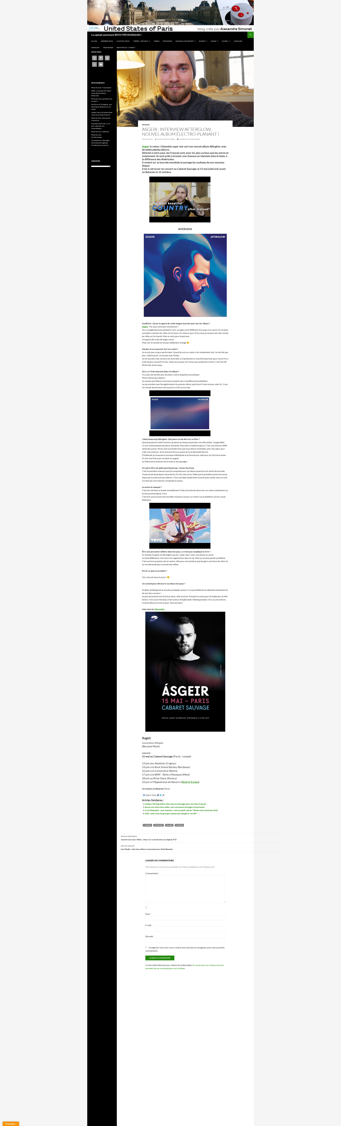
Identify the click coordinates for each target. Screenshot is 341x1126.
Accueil (94, 41)
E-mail (148, 925)
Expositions (167, 41)
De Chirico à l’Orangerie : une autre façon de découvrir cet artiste (101, 106)
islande (169, 825)
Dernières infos (107, 41)
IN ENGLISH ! (95, 47)
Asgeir (145, 146)
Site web (149, 936)
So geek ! (225, 41)
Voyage (213, 41)
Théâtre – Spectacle (140, 41)
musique (179, 825)
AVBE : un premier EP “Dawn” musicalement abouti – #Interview (101, 93)
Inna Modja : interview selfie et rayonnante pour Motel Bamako (147, 847)
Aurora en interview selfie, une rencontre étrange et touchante (175, 807)
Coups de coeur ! (123, 41)
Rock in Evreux (190, 782)
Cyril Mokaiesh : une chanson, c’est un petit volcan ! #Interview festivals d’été (181, 810)
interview (159, 825)
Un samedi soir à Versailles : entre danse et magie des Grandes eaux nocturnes (100, 142)
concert (147, 825)
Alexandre (160, 609)
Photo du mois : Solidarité (100, 132)
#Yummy (202, 41)
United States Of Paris (166, 139)
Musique (146, 125)
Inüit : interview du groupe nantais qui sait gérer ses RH (170, 813)
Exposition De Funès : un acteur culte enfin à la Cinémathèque (101, 126)
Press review (108, 47)
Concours (238, 41)
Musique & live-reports (185, 41)
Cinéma (156, 41)
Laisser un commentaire (189, 139)
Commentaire (152, 873)
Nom (148, 914)
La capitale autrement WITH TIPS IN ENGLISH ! (116, 34)
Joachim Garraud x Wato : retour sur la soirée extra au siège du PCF (149, 838)
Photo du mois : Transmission (101, 88)
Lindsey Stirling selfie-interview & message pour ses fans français (175, 804)
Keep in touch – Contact (126, 47)
